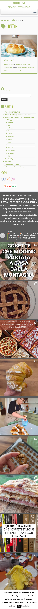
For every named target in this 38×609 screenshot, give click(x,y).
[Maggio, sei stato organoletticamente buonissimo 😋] (19, 377)
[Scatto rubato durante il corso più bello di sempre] (19, 416)
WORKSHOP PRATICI (12, 112)
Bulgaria (10, 128)
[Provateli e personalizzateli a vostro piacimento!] (19, 455)
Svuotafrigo (9, 159)
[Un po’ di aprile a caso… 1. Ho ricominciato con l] (19, 494)
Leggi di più (25, 606)
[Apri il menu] (34, 11)
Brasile (10, 131)
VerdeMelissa (19, 3)
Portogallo (11, 150)
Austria (10, 125)
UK (9, 156)
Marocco (10, 145)
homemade (11, 70)
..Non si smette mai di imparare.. (17, 167)
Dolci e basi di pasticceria (23, 64)
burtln (19, 67)
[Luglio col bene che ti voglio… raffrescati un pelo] (19, 300)
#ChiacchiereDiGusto (12, 164)
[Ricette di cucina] (10, 186)
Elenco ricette (8, 67)
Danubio (24, 67)
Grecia (10, 139)
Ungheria (11, 153)
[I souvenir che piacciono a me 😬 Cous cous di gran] (19, 261)
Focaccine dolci (9, 60)
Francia (10, 133)
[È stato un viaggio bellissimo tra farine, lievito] (19, 339)
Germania (11, 136)
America (10, 122)
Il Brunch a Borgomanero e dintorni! (18, 115)
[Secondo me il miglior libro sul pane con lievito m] (19, 533)
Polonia (10, 147)
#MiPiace (8, 161)
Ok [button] (19, 606)
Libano (10, 142)
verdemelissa (18, 70)
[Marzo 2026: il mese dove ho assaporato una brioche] (19, 571)
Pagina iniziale (8, 20)
